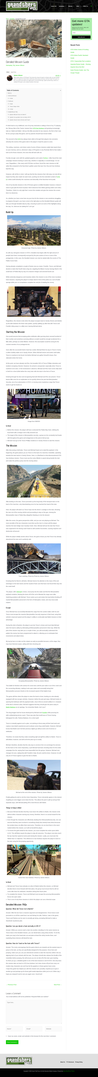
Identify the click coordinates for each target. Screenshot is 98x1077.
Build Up (9, 93)
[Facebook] (56, 76)
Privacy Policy (79, 1062)
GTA (19, 139)
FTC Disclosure (70, 1062)
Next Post (58, 984)
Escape (11, 103)
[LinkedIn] (58, 76)
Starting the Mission (12, 95)
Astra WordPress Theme (68, 1071)
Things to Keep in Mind (14, 106)
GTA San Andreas (38, 128)
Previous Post (11, 984)
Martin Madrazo (11, 707)
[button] (65, 6)
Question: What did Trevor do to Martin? (18, 114)
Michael (19, 591)
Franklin (44, 712)
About (8, 72)
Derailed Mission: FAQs (13, 112)
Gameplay (9, 65)
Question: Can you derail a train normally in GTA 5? (20, 117)
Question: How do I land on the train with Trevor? (20, 120)
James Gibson (18, 75)
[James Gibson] (10, 78)
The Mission (10, 101)
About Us (62, 1062)
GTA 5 (46, 158)
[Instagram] (60, 76)
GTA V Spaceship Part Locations (81, 61)
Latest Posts (13, 72)
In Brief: (11, 98)
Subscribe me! (81, 37)
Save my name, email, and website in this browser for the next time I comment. (32, 1036)
